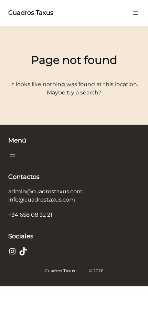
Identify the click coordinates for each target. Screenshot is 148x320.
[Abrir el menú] (135, 13)
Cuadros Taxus (30, 12)
